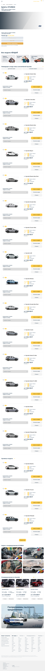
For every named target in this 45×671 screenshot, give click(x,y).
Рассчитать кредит (36, 115)
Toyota (26, 647)
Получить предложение (12, 43)
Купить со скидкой (36, 86)
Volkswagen (27, 648)
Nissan (19, 651)
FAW (12, 644)
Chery (13, 637)
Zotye (13, 647)
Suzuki (26, 645)
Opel (25, 637)
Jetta (32, 645)
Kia (18, 637)
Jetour (32, 644)
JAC (12, 648)
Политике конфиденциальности (13, 626)
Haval (13, 641)
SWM (39, 644)
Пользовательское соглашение (5, 666)
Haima (32, 641)
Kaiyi (32, 647)
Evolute (32, 637)
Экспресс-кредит (36, 1)
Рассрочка (3, 644)
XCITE (39, 648)
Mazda (19, 648)
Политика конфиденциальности (6, 663)
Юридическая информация (5, 665)
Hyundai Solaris (20, 589)
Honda (19, 644)
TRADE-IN (40, 620)
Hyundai (19, 645)
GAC (12, 651)
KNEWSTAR (33, 648)
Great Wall (13, 645)
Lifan (12, 640)
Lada (19, 647)
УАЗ (38, 651)
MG (31, 651)
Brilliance (26, 651)
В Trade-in (36, 118)
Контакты (17, 666)
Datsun (19, 641)
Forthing (32, 640)
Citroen (19, 640)
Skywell (39, 640)
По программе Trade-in (5, 641)
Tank (38, 645)
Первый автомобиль (38, 618)
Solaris (39, 641)
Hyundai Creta (5, 589)
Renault (26, 641)
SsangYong (27, 644)
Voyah (39, 647)
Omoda (39, 637)
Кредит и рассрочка (5, 635)
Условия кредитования (5, 668)
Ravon (26, 640)
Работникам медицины (37, 615)
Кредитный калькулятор (5, 645)
